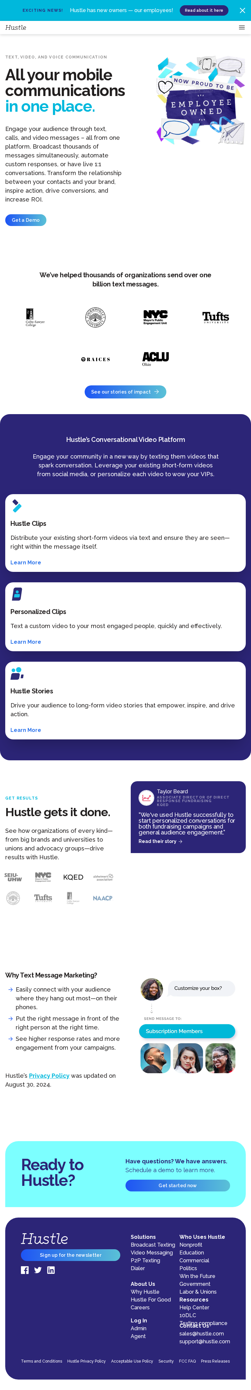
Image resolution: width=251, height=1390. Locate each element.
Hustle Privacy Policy (86, 1361)
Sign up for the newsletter (70, 1255)
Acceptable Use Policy (132, 1361)
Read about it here (204, 10)
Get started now (178, 1185)
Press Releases (215, 1361)
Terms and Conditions (41, 1361)
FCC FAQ (187, 1361)
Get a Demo (26, 220)
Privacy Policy (49, 1075)
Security (166, 1361)
